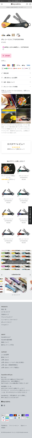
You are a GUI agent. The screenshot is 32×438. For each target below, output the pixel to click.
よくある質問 (5, 354)
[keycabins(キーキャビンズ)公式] (16, 4)
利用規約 (3, 427)
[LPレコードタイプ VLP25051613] (24, 169)
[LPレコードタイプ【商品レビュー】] (8, 169)
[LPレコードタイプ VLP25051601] (8, 212)
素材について (5, 342)
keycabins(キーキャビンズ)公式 (12, 432)
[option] (16, 20)
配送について (5, 357)
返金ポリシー (24, 425)
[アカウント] (26, 4)
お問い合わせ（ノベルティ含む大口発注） (13, 362)
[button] (5, 179)
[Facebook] (2, 405)
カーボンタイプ (5, 312)
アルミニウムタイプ (6, 317)
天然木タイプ (5, 314)
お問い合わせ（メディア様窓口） (10, 367)
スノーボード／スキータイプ (9, 319)
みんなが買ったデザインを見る (16, 262)
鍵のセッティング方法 (7, 345)
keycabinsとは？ (6, 337)
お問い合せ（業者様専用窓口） (10, 365)
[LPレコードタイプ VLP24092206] (24, 232)
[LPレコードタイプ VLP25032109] (8, 232)
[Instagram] (4, 405)
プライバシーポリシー (14, 425)
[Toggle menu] (2, 4)
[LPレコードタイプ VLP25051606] (24, 192)
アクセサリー (5, 325)
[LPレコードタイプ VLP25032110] (24, 212)
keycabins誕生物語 (6, 339)
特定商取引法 (4, 425)
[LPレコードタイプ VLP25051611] (8, 192)
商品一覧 (3, 309)
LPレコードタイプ (6, 322)
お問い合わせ (5, 360)
